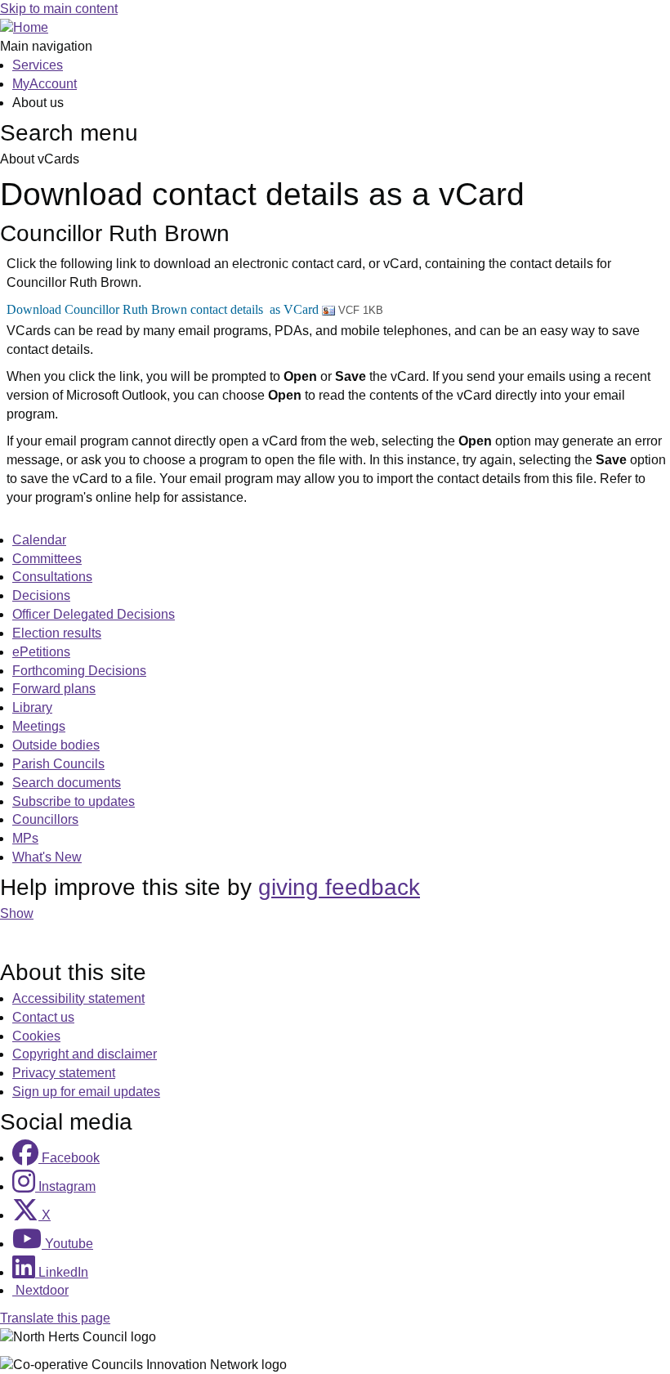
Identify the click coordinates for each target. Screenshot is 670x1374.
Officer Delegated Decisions (93, 614)
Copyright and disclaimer (84, 1054)
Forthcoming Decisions (79, 671)
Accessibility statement (78, 998)
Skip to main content (59, 9)
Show (17, 913)
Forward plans (54, 689)
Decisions (41, 595)
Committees (47, 559)
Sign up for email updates (86, 1092)
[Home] (24, 27)
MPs (25, 838)
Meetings (38, 726)
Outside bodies (56, 745)
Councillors (45, 819)
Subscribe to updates (73, 801)
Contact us (43, 1017)
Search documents (66, 783)
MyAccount (44, 84)
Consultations (52, 577)
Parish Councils (58, 764)
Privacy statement (63, 1073)
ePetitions (41, 652)
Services (37, 65)
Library (32, 707)
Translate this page (55, 1318)
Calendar (39, 540)
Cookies (36, 1036)
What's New (47, 857)
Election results (56, 633)
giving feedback (339, 887)
